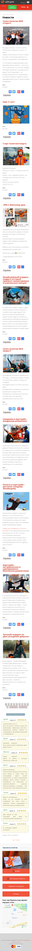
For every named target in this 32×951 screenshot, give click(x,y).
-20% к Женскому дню (14, 204)
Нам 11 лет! (9, 102)
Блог (8, 14)
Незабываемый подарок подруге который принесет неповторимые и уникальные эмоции (16, 280)
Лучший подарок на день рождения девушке (16, 635)
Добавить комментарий (16, 714)
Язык (3, 85)
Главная (4, 14)
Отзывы (16, 894)
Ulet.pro (21, 940)
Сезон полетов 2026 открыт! (13, 22)
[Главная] (7, 3)
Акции (17, 871)
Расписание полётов (17, 879)
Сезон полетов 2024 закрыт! (13, 349)
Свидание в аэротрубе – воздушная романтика (15, 420)
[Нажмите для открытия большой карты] (14, 927)
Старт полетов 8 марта (14, 143)
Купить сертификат (12, 7)
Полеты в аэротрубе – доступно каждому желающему (14, 486)
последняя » (23, 707)
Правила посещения (16, 886)
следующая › (13, 707)
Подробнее (7, 95)
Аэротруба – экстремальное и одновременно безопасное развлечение (16, 568)
